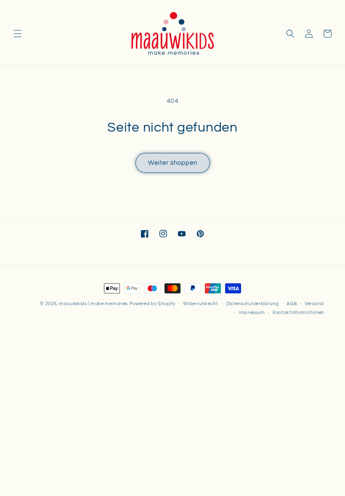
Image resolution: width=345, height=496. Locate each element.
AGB (292, 303)
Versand (314, 303)
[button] (17, 33)
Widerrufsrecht (200, 303)
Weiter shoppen (172, 163)
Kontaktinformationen (298, 312)
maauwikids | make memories (93, 303)
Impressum (252, 312)
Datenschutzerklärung (252, 303)
